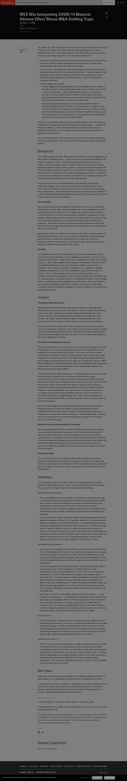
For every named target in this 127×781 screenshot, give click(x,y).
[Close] (124, 778)
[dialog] (63, 778)
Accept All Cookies (109, 777)
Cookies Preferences (85, 777)
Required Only (97, 777)
